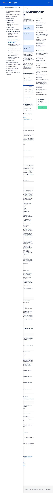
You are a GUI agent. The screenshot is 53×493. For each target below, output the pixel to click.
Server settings (39, 27)
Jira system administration (11, 66)
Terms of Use (35, 489)
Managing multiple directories (14, 48)
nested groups (27, 28)
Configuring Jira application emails (13, 64)
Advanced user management (13, 29)
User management (10, 20)
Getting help (8, 74)
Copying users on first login (42, 29)
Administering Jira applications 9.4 (12, 7)
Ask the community (41, 107)
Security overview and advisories (13, 72)
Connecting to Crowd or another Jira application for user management (15, 45)
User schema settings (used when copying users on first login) (42, 36)
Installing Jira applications (11, 16)
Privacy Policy (28, 489)
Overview (38, 20)
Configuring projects (10, 60)
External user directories (41, 94)
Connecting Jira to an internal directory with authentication (40, 24)
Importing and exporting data (12, 62)
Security (41, 489)
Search (49, 3)
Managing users (10, 22)
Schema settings (39, 32)
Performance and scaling (11, 70)
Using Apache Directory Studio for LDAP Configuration (41, 91)
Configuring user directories (13, 31)
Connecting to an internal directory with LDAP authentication (13, 41)
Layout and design (10, 18)
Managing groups (10, 27)
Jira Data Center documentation (12, 68)
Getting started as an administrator (13, 14)
